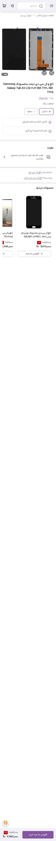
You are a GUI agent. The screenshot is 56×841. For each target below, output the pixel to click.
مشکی (45, 111)
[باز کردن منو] (51, 5)
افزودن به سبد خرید (38, 834)
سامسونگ (43, 98)
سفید (29, 111)
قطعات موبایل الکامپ (45, 15)
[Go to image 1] (5, 74)
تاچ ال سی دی (26, 15)
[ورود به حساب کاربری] (12, 6)
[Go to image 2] (2, 74)
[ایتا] (5, 823)
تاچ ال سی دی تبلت (33, 177)
